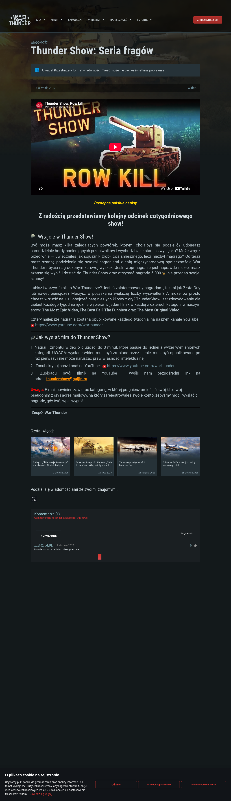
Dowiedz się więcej (41, 794)
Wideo (192, 88)
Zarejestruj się (207, 20)
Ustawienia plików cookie (204, 784)
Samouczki (75, 20)
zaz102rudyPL (43, 545)
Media (54, 20)
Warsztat (94, 20)
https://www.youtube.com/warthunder (69, 325)
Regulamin (186, 533)
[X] (34, 499)
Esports (142, 20)
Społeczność (118, 20)
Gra (38, 20)
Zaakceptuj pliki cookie (159, 784)
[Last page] (134, 557)
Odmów (116, 784)
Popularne (48, 535)
